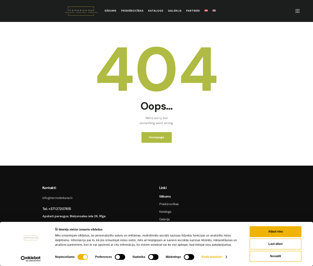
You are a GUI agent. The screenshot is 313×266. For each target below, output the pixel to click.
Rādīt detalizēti (211, 256)
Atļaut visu (275, 231)
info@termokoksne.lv (57, 198)
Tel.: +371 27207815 (56, 209)
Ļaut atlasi (275, 243)
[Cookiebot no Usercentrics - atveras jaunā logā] (31, 259)
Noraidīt (275, 256)
